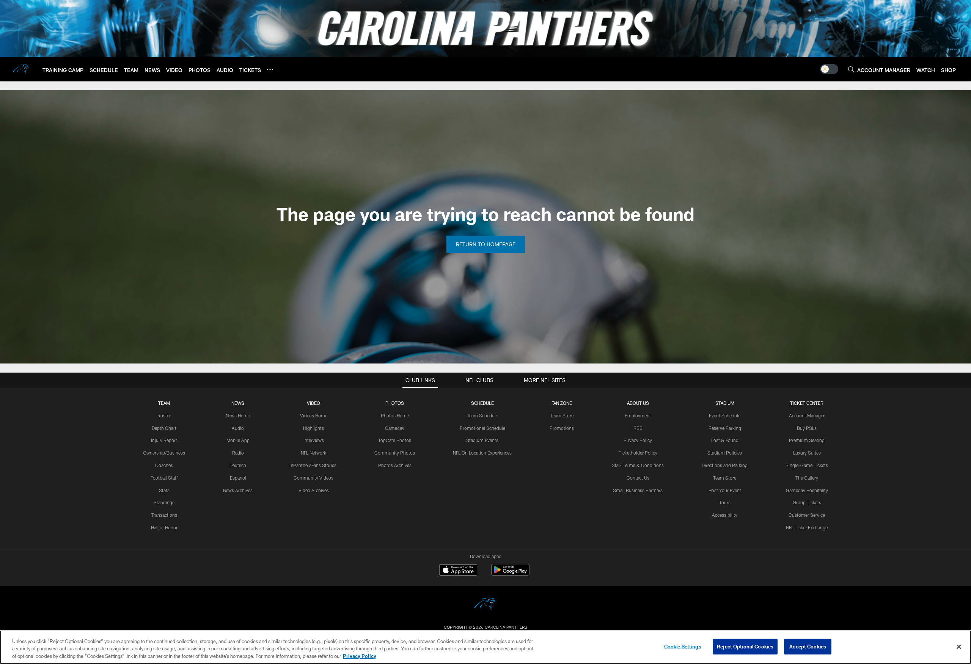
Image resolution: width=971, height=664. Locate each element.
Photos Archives (395, 465)
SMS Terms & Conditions (638, 465)
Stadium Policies (724, 452)
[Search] (851, 69)
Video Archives (314, 490)
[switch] (829, 69)
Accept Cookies (807, 646)
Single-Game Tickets (807, 465)
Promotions (562, 428)
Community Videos (313, 477)
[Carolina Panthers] (485, 605)
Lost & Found (724, 440)
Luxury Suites (807, 452)
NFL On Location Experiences (482, 452)
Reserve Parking (725, 428)
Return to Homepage (485, 244)
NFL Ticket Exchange (807, 527)
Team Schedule (482, 415)
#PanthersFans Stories (313, 465)
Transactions (164, 515)
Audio (238, 428)
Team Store (561, 415)
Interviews (313, 440)
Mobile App (238, 440)
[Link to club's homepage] (21, 69)
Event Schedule (724, 415)
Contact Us (638, 477)
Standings (164, 502)
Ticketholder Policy (638, 452)
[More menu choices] (270, 69)
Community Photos (394, 452)
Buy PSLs (807, 428)
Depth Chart (164, 428)
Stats (164, 490)
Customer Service (807, 515)
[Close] (959, 646)
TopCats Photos (394, 440)
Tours (725, 502)
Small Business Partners (638, 490)
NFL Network (313, 452)
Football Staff (164, 477)
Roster (164, 415)
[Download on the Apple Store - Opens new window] (458, 570)
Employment (638, 415)
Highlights (313, 428)
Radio (238, 452)
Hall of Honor (164, 527)
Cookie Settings (682, 646)
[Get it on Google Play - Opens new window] (510, 573)
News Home (238, 415)
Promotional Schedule (482, 428)
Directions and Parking (725, 465)
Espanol (238, 477)
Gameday (394, 428)
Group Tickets (807, 502)
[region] (485, 647)
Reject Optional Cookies (745, 646)
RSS (638, 428)
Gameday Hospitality (807, 490)
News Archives (238, 490)
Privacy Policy (638, 440)
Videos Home (313, 415)
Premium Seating (807, 440)
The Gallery (806, 477)
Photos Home (395, 415)
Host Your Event (725, 490)
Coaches (164, 465)
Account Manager (807, 415)
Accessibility (724, 515)
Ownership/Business (164, 452)
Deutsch (237, 465)
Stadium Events (482, 440)
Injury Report (164, 440)
